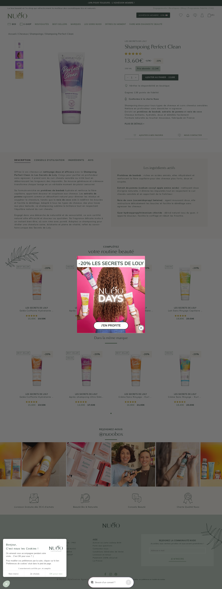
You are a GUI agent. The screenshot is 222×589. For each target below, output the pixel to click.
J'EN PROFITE (111, 325)
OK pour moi (55, 574)
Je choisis (34, 574)
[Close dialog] (141, 328)
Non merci (13, 574)
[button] (6, 583)
